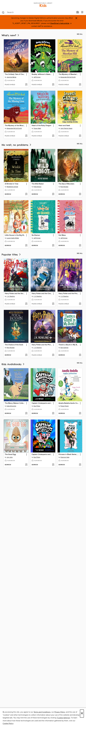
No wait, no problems (15, 144)
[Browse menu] (82, 12)
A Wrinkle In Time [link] (11, 184)
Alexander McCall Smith (68, 77)
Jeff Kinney (37, 77)
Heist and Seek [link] (64, 126)
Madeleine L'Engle (12, 187)
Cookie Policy (8, 723)
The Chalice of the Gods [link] (14, 345)
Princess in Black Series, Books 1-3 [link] (69, 454)
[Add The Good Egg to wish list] (26, 464)
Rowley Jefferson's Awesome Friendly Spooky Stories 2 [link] (42, 74)
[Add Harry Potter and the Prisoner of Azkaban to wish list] (80, 303)
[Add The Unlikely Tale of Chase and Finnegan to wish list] (26, 84)
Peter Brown (37, 187)
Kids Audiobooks (12, 364)
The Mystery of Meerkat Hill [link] (69, 74)
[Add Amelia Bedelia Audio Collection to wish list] (80, 413)
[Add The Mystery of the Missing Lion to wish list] (26, 135)
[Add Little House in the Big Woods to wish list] (26, 245)
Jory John (10, 457)
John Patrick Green (66, 128)
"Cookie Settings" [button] (63, 718)
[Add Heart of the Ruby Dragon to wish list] (53, 135)
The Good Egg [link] (10, 454)
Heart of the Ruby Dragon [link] (41, 126)
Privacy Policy (59, 712)
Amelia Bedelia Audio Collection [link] (69, 403)
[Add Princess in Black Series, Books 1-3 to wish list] (80, 464)
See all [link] (80, 34)
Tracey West (37, 128)
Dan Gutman (64, 348)
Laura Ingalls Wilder (13, 238)
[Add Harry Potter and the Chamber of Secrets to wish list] (53, 303)
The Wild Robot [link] (38, 184)
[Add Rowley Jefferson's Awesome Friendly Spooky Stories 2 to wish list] (53, 84)
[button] (26, 74)
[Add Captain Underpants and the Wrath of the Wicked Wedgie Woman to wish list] (53, 464)
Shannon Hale (64, 457)
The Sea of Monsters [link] (66, 184)
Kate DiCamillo (11, 406)
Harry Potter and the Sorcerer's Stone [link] (15, 294)
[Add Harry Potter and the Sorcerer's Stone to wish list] (26, 303)
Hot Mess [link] (62, 235)
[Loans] (78, 12)
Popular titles (10, 254)
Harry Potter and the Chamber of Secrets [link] (42, 294)
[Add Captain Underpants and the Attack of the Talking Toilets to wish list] (53, 413)
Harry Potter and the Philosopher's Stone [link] (42, 345)
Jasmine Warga (11, 77)
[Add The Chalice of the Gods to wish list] (26, 355)
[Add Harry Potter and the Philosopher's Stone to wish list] (53, 355)
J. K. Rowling (11, 296)
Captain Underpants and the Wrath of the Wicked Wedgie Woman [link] (42, 454)
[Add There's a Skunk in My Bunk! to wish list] (80, 355)
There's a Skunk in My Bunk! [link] (69, 345)
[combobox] (38, 12)
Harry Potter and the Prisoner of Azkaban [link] (69, 294)
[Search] (3, 12)
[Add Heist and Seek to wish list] (80, 135)
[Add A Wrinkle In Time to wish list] (26, 194)
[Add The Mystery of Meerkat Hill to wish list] (80, 84)
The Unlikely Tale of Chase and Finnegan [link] (15, 74)
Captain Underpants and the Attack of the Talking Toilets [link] (42, 403)
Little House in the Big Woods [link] (15, 235)
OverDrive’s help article (59, 23)
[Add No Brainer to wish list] (53, 245)
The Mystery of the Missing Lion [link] (15, 126)
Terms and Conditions (42, 712)
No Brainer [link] (36, 235)
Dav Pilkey (37, 406)
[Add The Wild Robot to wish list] (53, 194)
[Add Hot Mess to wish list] (80, 245)
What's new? (9, 35)
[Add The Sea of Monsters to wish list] (80, 194)
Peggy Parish (64, 406)
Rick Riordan (64, 187)
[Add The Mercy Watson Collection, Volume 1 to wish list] (26, 413)
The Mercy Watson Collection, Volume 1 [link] (15, 403)
